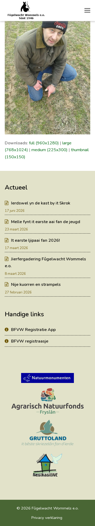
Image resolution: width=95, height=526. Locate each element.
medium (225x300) (49, 150)
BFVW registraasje (29, 341)
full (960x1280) (44, 143)
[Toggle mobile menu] (87, 10)
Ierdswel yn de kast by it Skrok (40, 203)
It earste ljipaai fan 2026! (35, 240)
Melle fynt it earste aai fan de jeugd (45, 222)
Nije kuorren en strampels (36, 284)
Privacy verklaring (46, 517)
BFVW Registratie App (33, 330)
